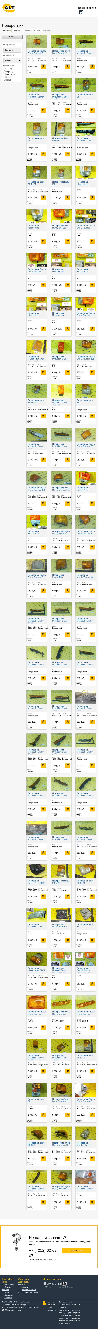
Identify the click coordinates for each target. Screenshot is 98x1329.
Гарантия (24, 1287)
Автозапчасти (17, 30)
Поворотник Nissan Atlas (82, 183)
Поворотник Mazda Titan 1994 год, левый (36, 359)
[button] (87, 12)
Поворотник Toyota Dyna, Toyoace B (61, 1144)
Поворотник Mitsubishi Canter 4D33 (60, 446)
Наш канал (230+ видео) (65, 1287)
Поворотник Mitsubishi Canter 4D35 (36, 621)
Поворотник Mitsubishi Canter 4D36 (36, 752)
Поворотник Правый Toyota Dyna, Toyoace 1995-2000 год (59, 970)
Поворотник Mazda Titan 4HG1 (85, 576)
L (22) (8, 77)
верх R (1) (10, 74)
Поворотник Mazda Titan (58, 576)
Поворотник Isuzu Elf (85, 96)
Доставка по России (28, 1290)
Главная (7, 30)
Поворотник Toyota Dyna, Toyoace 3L (37, 52)
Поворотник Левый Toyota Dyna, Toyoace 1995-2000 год (83, 970)
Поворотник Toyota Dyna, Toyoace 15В (86, 358)
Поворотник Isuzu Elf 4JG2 (60, 882)
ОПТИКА (37, 30)
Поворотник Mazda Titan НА (59, 925)
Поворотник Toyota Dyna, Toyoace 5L (61, 52)
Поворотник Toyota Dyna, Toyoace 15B (37, 489)
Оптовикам (8, 1295)
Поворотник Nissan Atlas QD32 (36, 882)
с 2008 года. (47, 1287)
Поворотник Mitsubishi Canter (85, 52)
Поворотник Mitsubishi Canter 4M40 (60, 97)
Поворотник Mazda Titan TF (84, 1144)
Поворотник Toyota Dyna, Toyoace (61, 227)
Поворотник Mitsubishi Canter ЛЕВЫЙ (60, 402)
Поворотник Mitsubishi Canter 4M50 (36, 446)
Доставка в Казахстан (29, 1292)
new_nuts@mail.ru (14, 1310)
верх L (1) (10, 71)
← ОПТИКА (10, 37)
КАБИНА (28, 30)
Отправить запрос (76, 1250)
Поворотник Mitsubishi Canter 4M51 (36, 1188)
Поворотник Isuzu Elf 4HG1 (36, 183)
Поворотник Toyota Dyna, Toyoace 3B (86, 445)
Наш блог (8, 1292)
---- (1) (9, 69)
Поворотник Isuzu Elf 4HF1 (60, 139)
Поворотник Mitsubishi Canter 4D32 (36, 1057)
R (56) (8, 80)
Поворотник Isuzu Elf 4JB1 (36, 1144)
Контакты (8, 1298)
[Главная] (8, 8)
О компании (9, 1284)
